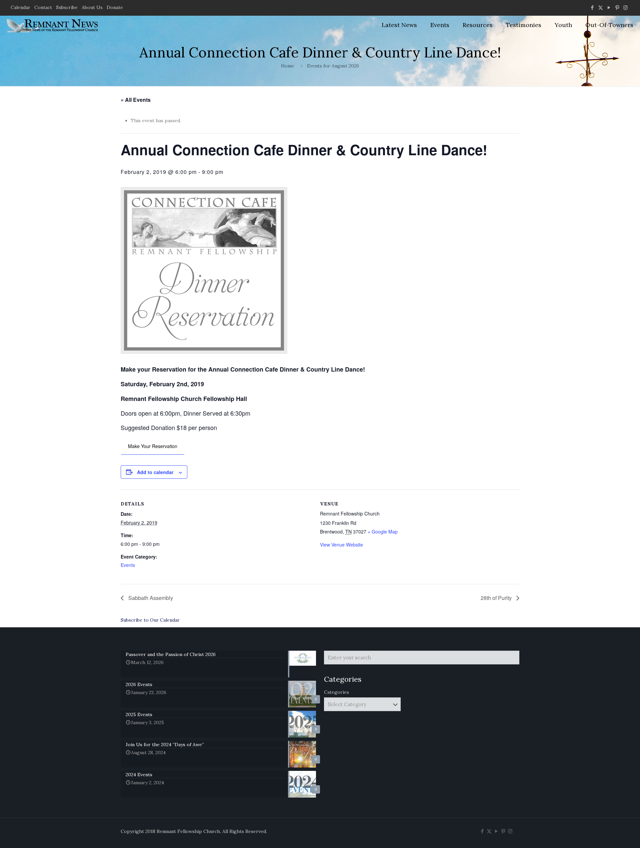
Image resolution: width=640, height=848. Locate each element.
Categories (336, 692)
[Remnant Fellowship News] (53, 25)
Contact (43, 7)
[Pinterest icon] (617, 7)
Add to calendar (155, 472)
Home (287, 66)
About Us (92, 7)
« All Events (136, 99)
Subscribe (67, 7)
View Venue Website (341, 544)
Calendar (20, 7)
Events (128, 565)
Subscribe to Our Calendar (150, 620)
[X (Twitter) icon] (600, 7)
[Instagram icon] (625, 7)
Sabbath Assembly (150, 598)
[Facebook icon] (592, 7)
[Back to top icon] (608, 834)
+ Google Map (383, 531)
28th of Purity (497, 598)
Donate (115, 7)
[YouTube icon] (608, 7)
